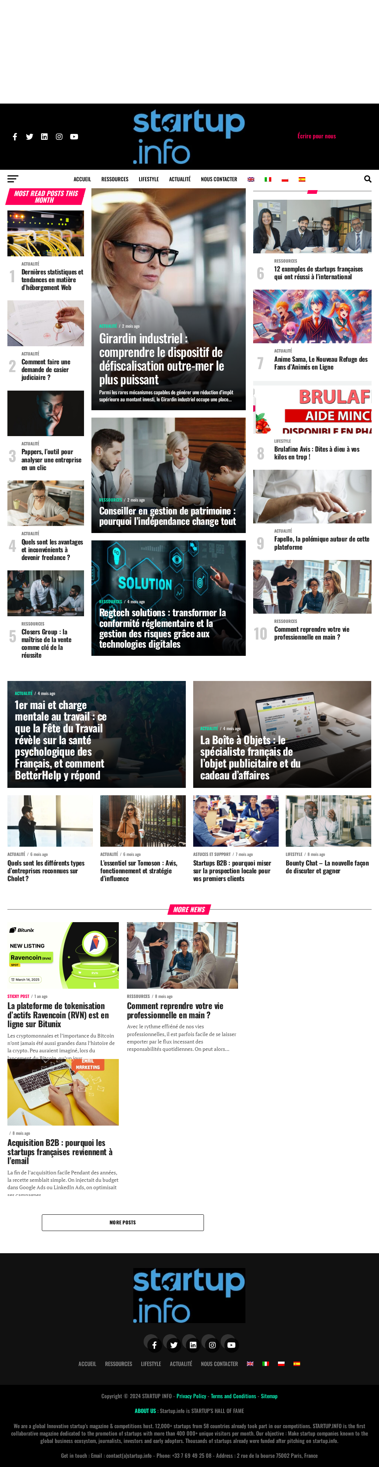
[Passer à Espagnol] (302, 179)
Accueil (82, 179)
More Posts (123, 1222)
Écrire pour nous (317, 135)
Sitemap (269, 1396)
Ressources (114, 179)
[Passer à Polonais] (285, 179)
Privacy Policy (192, 1396)
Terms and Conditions (234, 1396)
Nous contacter (219, 179)
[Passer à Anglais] (251, 179)
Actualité (180, 179)
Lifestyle (149, 179)
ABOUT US (146, 1410)
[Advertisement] (189, 52)
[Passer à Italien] (268, 179)
